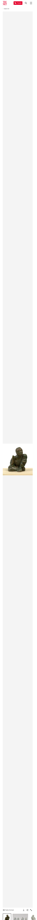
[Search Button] (26, 3)
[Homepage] (5, 3)
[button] (18, 459)
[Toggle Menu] (31, 3)
